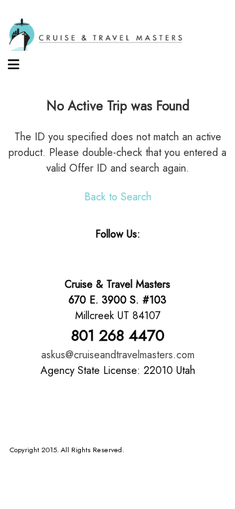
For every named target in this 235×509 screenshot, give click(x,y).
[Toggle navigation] (13, 67)
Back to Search (117, 196)
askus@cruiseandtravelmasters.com (118, 354)
